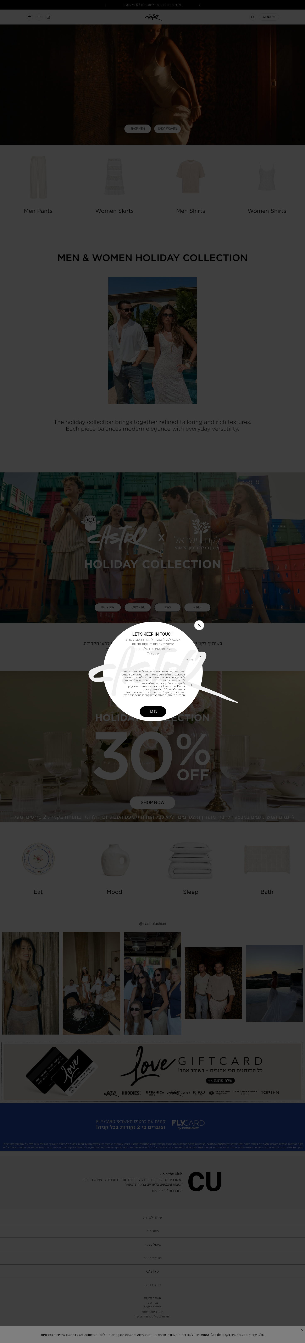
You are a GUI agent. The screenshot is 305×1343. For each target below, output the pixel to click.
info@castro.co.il (167, 686)
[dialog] (152, 671)
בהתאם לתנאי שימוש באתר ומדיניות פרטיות (155, 678)
